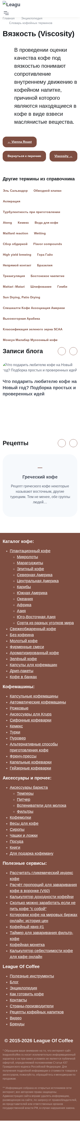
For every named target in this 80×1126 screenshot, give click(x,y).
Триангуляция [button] (14, 276)
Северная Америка (34, 575)
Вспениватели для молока (41, 805)
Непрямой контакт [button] (17, 265)
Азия (21, 611)
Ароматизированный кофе (34, 653)
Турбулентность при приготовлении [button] (31, 212)
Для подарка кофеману (31, 853)
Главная (9, 18)
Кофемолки (20, 817)
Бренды (17, 1024)
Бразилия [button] (44, 265)
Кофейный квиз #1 (27, 927)
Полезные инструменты (32, 976)
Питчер (23, 799)
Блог (14, 982)
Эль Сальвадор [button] (15, 190)
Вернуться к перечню (24, 156)
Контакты (18, 1000)
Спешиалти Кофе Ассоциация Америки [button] (34, 308)
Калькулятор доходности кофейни (42, 897)
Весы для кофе (24, 823)
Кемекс (16, 726)
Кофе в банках (23, 677)
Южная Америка (32, 593)
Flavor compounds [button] (47, 244)
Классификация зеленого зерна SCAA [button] (32, 329)
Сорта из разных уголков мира (45, 623)
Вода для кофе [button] (46, 222)
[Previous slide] (62, 351)
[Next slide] (73, 351)
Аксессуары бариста (29, 787)
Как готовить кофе (27, 994)
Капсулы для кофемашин (33, 665)
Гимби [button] (62, 286)
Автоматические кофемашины (38, 702)
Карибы (24, 587)
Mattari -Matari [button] (14, 286)
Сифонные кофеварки (30, 720)
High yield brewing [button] (17, 254)
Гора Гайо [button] (45, 254)
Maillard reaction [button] (15, 233)
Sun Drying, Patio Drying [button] (21, 297)
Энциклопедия (31, 18)
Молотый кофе (24, 641)
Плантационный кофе (30, 551)
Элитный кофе (30, 569)
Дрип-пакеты (21, 671)
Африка (24, 605)
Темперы (25, 793)
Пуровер (18, 738)
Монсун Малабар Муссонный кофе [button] (30, 340)
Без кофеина (22, 635)
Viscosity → (63, 156)
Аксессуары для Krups (31, 714)
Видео (16, 1018)
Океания (25, 599)
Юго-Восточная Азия (36, 617)
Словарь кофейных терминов (30, 23)
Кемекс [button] (23, 222)
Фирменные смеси (27, 647)
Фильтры (25, 811)
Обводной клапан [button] (47, 190)
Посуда (16, 841)
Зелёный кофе (23, 659)
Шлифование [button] (41, 286)
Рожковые (19, 708)
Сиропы (17, 829)
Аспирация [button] (11, 201)
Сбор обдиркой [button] (15, 244)
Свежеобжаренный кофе (33, 629)
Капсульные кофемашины (34, 696)
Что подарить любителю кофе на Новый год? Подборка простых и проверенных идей (40, 387)
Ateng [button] (7, 222)
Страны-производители (32, 1006)
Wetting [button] (40, 233)
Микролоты (27, 557)
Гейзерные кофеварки (30, 768)
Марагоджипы (30, 563)
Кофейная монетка (27, 945)
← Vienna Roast (20, 141)
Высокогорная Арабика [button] (21, 318)
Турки (15, 732)
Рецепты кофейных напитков (37, 1012)
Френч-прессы (23, 756)
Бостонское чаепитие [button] (47, 276)
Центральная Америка (38, 581)
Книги (15, 847)
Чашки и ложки (24, 835)
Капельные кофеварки (31, 762)
